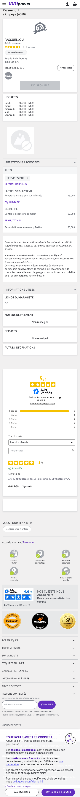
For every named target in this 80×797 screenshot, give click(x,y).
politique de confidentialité (28, 781)
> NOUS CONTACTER (11, 725)
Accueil (6, 542)
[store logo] (20, 4)
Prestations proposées (23, 162)
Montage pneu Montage (17, 529)
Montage (16, 542)
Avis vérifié (17, 468)
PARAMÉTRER (22, 792)
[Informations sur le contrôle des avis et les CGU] (59, 397)
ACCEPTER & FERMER (58, 792)
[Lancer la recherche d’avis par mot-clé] (72, 451)
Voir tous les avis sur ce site (42, 404)
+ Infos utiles (66, 67)
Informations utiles (20, 290)
